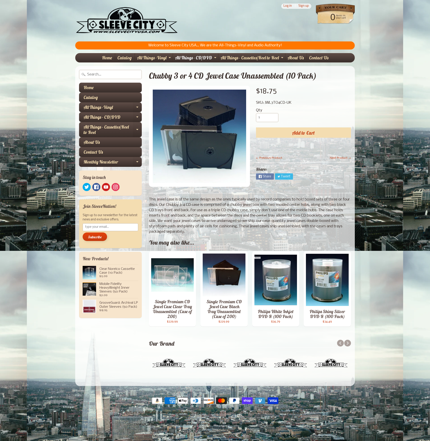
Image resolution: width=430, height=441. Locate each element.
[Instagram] (116, 187)
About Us (296, 57)
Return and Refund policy (147, 413)
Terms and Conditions (225, 413)
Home (107, 57)
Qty (259, 110)
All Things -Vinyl (154, 58)
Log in (288, 6)
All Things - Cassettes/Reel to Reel (252, 58)
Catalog (124, 57)
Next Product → (340, 158)
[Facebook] (96, 187)
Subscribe (95, 237)
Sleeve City (164, 424)
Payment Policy (261, 413)
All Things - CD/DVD (196, 58)
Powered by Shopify (215, 431)
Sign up (303, 6)
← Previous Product (269, 158)
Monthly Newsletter (113, 163)
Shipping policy (291, 413)
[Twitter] (87, 187)
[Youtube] (106, 187)
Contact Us (318, 57)
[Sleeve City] (126, 21)
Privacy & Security (187, 413)
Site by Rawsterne (215, 428)
